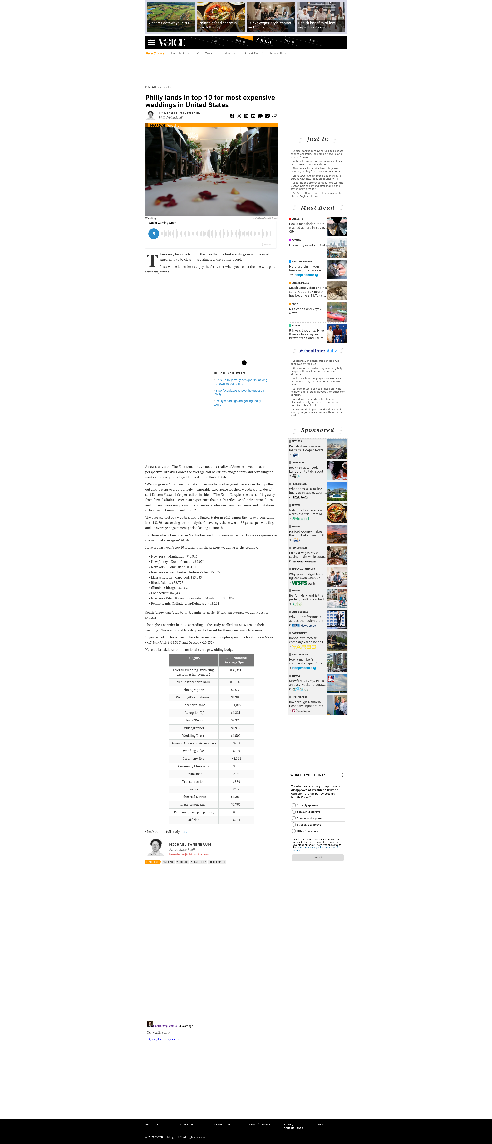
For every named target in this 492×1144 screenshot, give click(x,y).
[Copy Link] (274, 116)
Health (240, 41)
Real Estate (299, 484)
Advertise (187, 1124)
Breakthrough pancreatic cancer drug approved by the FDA (315, 362)
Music (209, 53)
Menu (151, 42)
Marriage (158, 125)
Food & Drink (180, 53)
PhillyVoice (171, 42)
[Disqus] (211, 968)
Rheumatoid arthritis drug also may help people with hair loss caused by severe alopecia (316, 371)
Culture (264, 41)
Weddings (174, 125)
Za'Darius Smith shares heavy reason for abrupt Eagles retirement (317, 194)
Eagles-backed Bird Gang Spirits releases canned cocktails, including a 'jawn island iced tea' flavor (317, 154)
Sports (313, 41)
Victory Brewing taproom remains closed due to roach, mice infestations (317, 162)
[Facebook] (232, 116)
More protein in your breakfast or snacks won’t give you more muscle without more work (317, 412)
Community (299, 633)
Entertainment (229, 53)
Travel (296, 505)
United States (217, 861)
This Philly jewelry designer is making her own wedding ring (240, 382)
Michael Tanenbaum (182, 113)
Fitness (297, 441)
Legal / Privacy (259, 1124)
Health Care (299, 697)
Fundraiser (299, 548)
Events (289, 41)
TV (197, 53)
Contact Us (222, 1124)
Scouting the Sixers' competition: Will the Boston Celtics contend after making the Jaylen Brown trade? (317, 186)
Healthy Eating (302, 261)
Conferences (300, 611)
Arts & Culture (254, 53)
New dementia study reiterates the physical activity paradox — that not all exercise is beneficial (315, 402)
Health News (300, 654)
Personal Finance (303, 569)
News (215, 41)
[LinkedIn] (246, 116)
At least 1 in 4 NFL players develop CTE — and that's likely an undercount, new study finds (317, 381)
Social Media (300, 282)
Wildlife (297, 219)
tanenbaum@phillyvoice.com (189, 854)
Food (295, 304)
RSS (320, 1124)
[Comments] (260, 116)
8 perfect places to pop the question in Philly (240, 392)
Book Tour (298, 462)
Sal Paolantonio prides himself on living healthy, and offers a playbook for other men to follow (318, 391)
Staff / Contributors (293, 1126)
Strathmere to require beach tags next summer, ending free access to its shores (316, 169)
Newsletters (278, 53)
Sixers (296, 325)
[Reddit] (253, 116)
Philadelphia (198, 861)
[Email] (267, 116)
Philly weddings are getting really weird (237, 403)
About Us (151, 1124)
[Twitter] (239, 116)
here (184, 832)
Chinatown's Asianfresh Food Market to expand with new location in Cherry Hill (316, 177)
